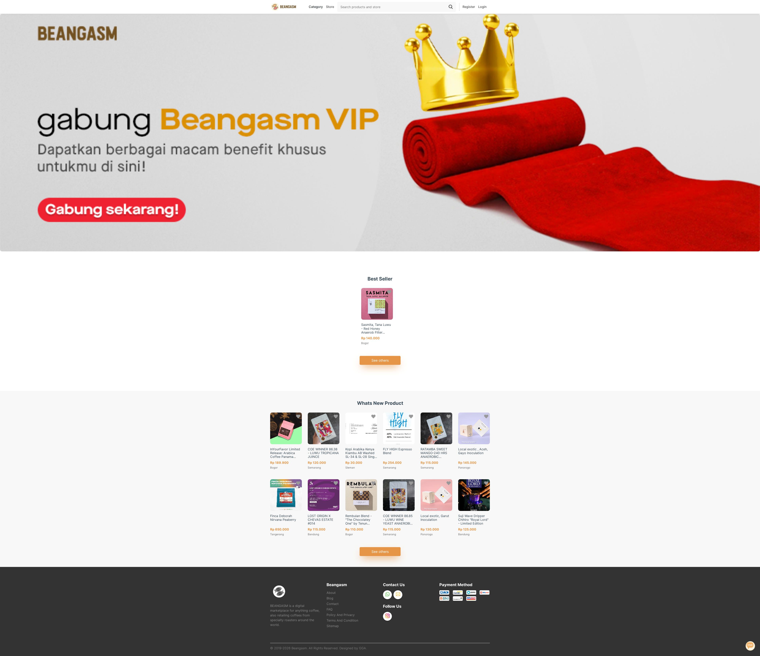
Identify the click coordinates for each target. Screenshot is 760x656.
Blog (330, 598)
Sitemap (333, 626)
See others (380, 360)
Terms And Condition (342, 620)
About (331, 593)
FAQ (329, 609)
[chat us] (750, 645)
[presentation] (275, 476)
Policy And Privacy (341, 615)
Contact (333, 604)
